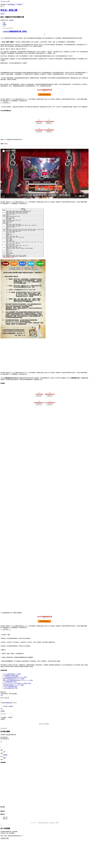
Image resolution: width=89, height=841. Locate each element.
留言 (11, 702)
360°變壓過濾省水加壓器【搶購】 (11, 675)
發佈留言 (2, 719)
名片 (4, 26)
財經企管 (11, 706)
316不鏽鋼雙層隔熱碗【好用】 (10, 681)
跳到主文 (3, 13)
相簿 (4, 22)
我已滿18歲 (3, 838)
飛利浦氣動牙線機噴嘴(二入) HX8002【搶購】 (13, 685)
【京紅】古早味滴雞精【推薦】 (10, 686)
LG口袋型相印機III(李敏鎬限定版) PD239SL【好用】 (15, 677)
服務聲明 (57, 822)
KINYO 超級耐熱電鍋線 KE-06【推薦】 (12, 674)
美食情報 (11, 20)
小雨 (2, 695)
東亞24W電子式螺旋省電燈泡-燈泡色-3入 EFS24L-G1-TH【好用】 (18, 680)
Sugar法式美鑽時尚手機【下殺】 (10, 688)
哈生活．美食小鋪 (9, 10)
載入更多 (2, 711)
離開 (7, 838)
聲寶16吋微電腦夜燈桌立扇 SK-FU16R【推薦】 (14, 678)
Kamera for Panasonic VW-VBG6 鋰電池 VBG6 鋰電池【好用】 (17, 683)
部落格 (4, 24)
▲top (2, 708)
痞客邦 (7, 702)
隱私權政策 (52, 822)
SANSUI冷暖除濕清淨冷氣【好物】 (15, 31)
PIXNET (34, 822)
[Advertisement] (44, 784)
